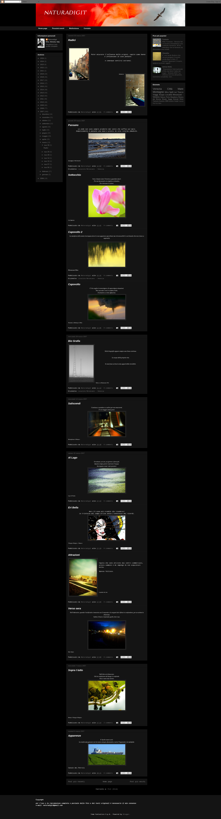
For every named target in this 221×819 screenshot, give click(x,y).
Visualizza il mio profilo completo (51, 45)
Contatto (87, 28)
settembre (46, 123)
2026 (42, 58)
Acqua (161, 95)
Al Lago (72, 457)
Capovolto (74, 284)
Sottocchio (74, 174)
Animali (175, 99)
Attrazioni (74, 554)
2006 (42, 178)
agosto (45, 127)
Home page (42, 28)
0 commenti (108, 112)
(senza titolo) (167, 67)
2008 (42, 108)
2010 (42, 102)
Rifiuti (181, 99)
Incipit (176, 101)
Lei (175, 92)
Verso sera (74, 608)
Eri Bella (73, 507)
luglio (44, 130)
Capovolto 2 (75, 232)
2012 (42, 96)
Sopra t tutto (75, 670)
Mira (167, 92)
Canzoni (181, 101)
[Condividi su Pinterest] (130, 112)
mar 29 (47, 152)
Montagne (158, 92)
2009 (42, 105)
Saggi (170, 99)
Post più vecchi (137, 782)
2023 (42, 64)
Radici (72, 40)
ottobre (45, 120)
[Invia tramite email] (122, 112)
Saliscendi (74, 403)
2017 (42, 80)
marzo (44, 142)
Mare (180, 88)
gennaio (45, 174)
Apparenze (74, 735)
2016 (42, 83)
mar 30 (47, 145)
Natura (162, 97)
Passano (73, 125)
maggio (45, 136)
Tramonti (156, 101)
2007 (42, 111)
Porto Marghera (172, 97)
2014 (42, 90)
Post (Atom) (113, 789)
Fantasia (165, 39)
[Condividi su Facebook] (128, 112)
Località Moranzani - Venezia (91, 169)
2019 (42, 74)
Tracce (180, 92)
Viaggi (155, 95)
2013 (42, 93)
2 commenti (108, 723)
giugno (45, 133)
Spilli (171, 92)
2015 (42, 86)
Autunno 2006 (163, 101)
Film (154, 103)
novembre (46, 117)
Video (159, 103)
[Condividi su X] (126, 112)
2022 (42, 67)
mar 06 (47, 167)
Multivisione (74, 28)
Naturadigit (86, 112)
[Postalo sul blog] (124, 112)
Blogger (126, 814)
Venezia (157, 88)
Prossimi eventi (58, 28)
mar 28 (47, 155)
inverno (171, 101)
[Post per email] (117, 112)
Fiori (156, 103)
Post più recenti (76, 782)
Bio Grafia (74, 341)
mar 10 (47, 161)
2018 (42, 77)
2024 (42, 61)
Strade (164, 99)
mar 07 (47, 164)
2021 (42, 71)
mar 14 (47, 158)
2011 (42, 99)
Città (169, 88)
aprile (44, 139)
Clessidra (165, 53)
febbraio (45, 171)
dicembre (45, 114)
